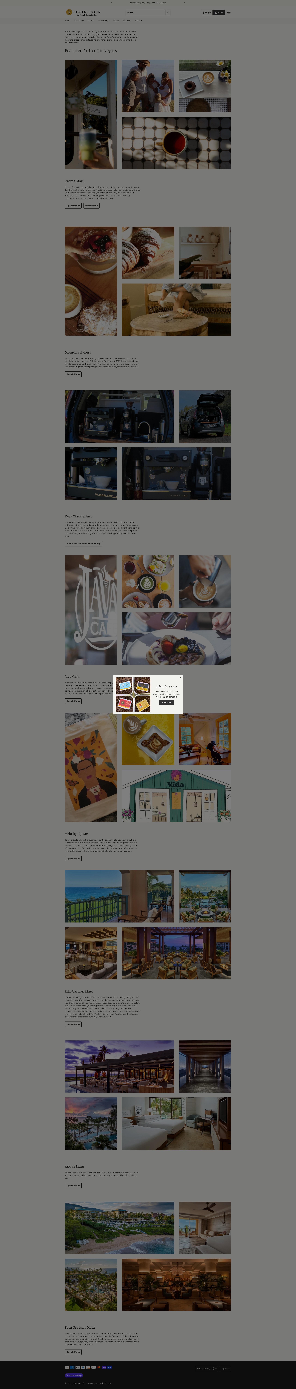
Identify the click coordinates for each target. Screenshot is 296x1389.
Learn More (166, 702)
